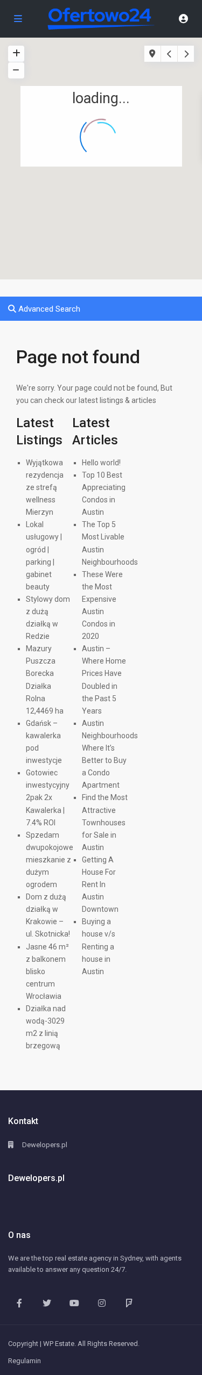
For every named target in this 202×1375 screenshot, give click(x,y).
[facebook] (19, 1303)
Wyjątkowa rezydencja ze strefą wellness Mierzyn (45, 487)
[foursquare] (129, 1303)
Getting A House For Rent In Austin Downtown (100, 884)
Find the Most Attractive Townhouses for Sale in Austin (105, 822)
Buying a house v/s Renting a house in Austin (98, 946)
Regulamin (24, 1361)
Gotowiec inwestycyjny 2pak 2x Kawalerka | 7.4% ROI (47, 797)
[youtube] (74, 1303)
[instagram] (101, 1303)
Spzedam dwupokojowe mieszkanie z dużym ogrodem (49, 860)
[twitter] (47, 1303)
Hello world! (101, 462)
